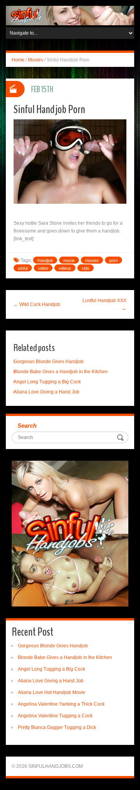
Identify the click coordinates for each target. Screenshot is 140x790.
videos (65, 268)
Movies (35, 60)
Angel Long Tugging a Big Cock (47, 382)
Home (18, 60)
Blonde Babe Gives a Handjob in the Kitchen (61, 371)
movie (69, 260)
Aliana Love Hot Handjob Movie (51, 692)
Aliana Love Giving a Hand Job (46, 392)
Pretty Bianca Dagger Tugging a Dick (57, 727)
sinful (23, 268)
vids (85, 268)
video (43, 268)
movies (92, 260)
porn (113, 260)
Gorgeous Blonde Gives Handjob (49, 361)
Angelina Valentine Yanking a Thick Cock (61, 704)
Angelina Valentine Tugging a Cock (55, 715)
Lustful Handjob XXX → (104, 304)
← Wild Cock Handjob (37, 304)
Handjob (45, 260)
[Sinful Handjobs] (70, 15)
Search (27, 425)
